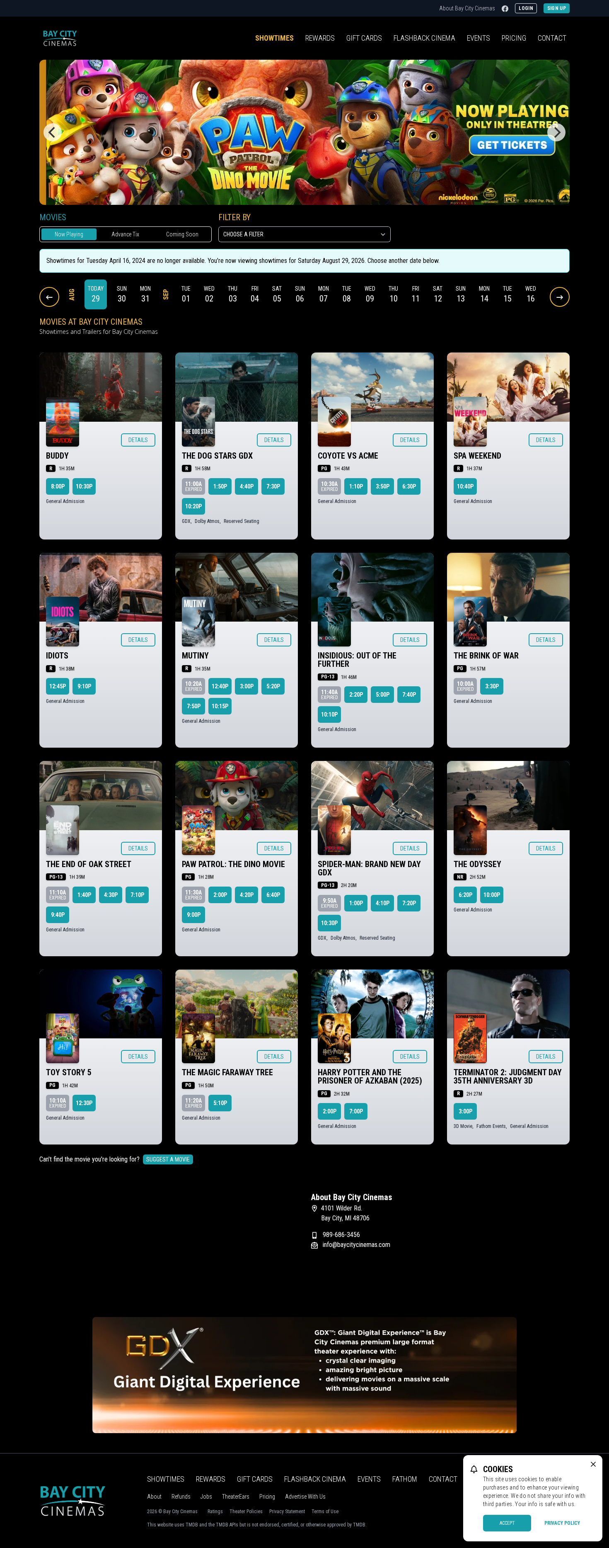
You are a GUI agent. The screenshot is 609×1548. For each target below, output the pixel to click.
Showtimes (274, 38)
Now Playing (69, 234)
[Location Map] (168, 1244)
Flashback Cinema (315, 1479)
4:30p (111, 895)
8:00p (58, 486)
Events (478, 38)
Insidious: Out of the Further (357, 660)
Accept (507, 1523)
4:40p (247, 486)
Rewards (320, 38)
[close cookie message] (593, 1464)
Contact (552, 38)
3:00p (247, 686)
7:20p (409, 903)
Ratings (215, 1511)
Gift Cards (364, 38)
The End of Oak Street (88, 864)
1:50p (220, 486)
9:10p (84, 686)
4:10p (382, 903)
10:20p (193, 506)
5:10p (220, 1103)
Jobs (206, 1496)
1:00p (356, 903)
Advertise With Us (305, 1496)
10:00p (491, 895)
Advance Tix (125, 234)
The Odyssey (477, 864)
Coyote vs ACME (348, 456)
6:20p (465, 895)
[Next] (556, 132)
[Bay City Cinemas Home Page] (59, 38)
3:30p (492, 686)
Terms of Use (325, 1511)
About (154, 1496)
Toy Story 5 (69, 1072)
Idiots (57, 656)
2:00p (220, 895)
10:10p (329, 714)
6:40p (273, 895)
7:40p (409, 694)
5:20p (273, 686)
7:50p (194, 706)
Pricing (514, 38)
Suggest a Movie (168, 1159)
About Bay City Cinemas (467, 8)
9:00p (194, 914)
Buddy (57, 456)
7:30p (273, 486)
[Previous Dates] (49, 297)
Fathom (404, 1479)
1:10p (356, 486)
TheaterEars (235, 1496)
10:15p (220, 706)
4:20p (247, 895)
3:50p (382, 486)
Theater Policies (246, 1511)
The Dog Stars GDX (217, 456)
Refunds (181, 1496)
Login (526, 8)
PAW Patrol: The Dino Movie (233, 864)
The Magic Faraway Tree (227, 1072)
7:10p (137, 895)
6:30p (409, 486)
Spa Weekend (477, 456)
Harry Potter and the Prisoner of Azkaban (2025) (370, 1076)
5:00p (382, 694)
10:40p (465, 486)
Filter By (234, 217)
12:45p (57, 686)
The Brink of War (486, 656)
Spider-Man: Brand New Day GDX (369, 868)
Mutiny (195, 656)
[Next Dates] (560, 297)
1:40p (84, 895)
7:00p (356, 1111)
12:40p (220, 686)
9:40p (58, 914)
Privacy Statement (287, 1511)
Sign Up (556, 8)
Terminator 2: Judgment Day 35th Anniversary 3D (508, 1076)
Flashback (424, 38)
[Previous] (53, 132)
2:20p (356, 694)
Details (138, 440)
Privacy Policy (562, 1523)
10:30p (84, 486)
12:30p (84, 1103)
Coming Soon (182, 234)
